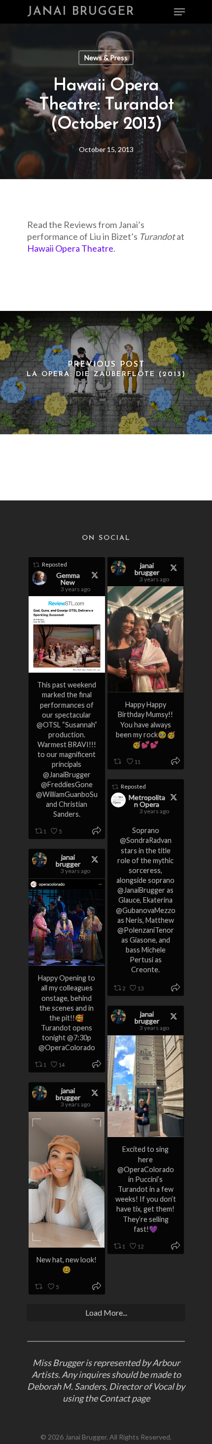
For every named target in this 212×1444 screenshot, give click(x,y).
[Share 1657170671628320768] (175, 988)
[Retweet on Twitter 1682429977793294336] (118, 762)
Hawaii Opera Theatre (70, 248)
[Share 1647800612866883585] (96, 1287)
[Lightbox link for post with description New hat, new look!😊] (67, 1180)
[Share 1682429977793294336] (175, 761)
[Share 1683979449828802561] (96, 831)
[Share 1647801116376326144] (175, 1246)
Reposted (54, 565)
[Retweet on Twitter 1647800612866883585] (39, 1287)
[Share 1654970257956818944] (96, 1064)
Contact (114, 1398)
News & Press (106, 57)
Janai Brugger (81, 12)
